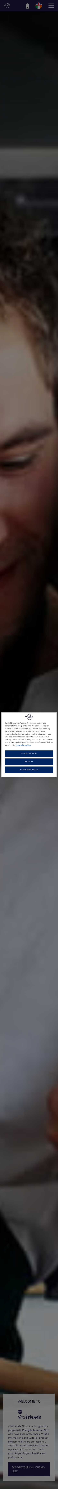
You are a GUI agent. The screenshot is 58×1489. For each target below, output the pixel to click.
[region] (29, 744)
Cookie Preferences (29, 770)
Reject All (29, 762)
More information (23, 745)
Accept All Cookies (28, 753)
